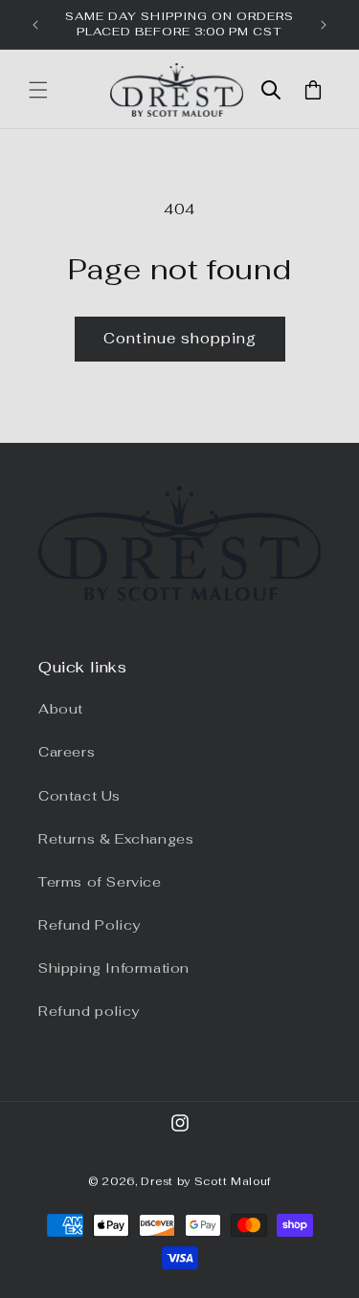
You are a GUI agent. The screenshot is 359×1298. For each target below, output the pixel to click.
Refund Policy (89, 925)
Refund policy (89, 1011)
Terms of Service (100, 882)
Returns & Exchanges (115, 838)
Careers (66, 751)
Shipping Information (114, 968)
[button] (38, 90)
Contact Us (79, 795)
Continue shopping (180, 338)
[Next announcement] (324, 25)
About (60, 708)
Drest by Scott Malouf (206, 1181)
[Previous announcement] (35, 25)
